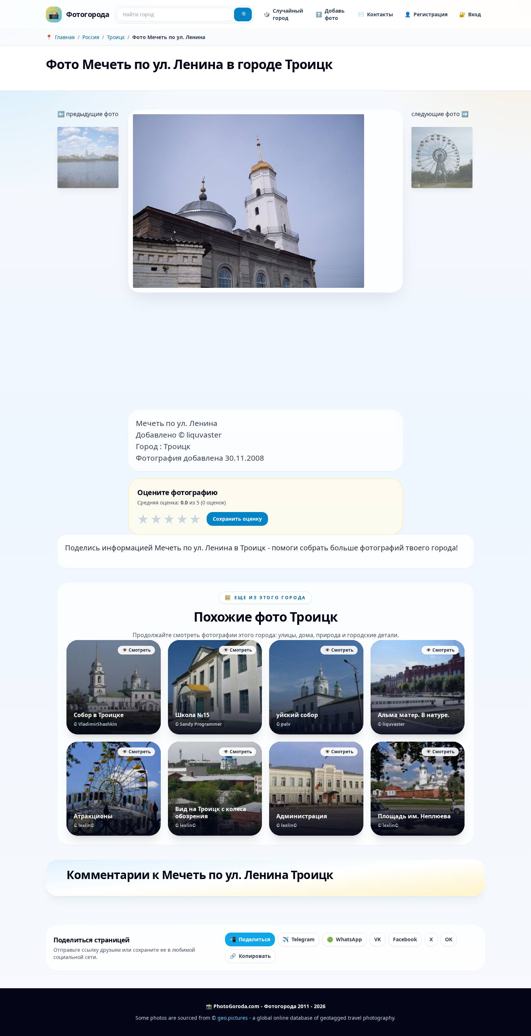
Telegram (298, 939)
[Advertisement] (265, 351)
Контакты (375, 14)
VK (377, 939)
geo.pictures (232, 1017)
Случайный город (283, 14)
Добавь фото (330, 14)
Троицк (116, 37)
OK (448, 939)
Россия (90, 37)
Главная (65, 37)
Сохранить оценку (237, 518)
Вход (470, 14)
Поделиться (250, 939)
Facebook (405, 939)
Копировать (250, 955)
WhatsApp (344, 939)
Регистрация (426, 14)
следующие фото (436, 114)
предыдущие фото (91, 114)
